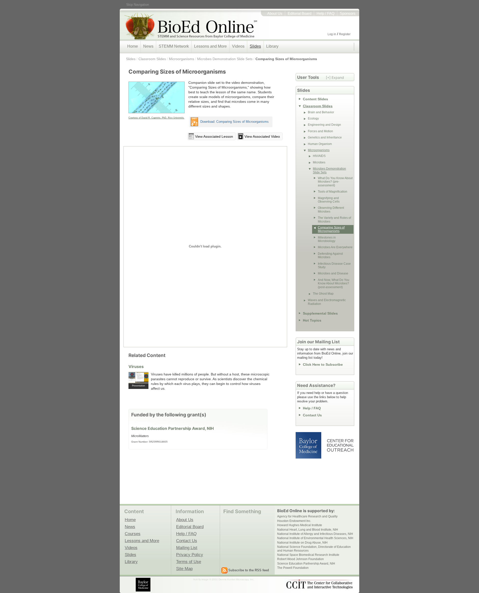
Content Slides (315, 99)
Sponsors (348, 13)
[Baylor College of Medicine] (143, 585)
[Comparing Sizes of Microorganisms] (156, 98)
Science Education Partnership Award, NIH (172, 428)
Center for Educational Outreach (340, 445)
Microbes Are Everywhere (335, 247)
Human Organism (320, 144)
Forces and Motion (320, 131)
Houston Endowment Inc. (294, 521)
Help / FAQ (326, 13)
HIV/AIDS (319, 156)
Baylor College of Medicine (309, 445)
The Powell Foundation (293, 568)
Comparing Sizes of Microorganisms (286, 59)
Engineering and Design (324, 124)
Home (132, 46)
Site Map (184, 568)
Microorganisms (181, 59)
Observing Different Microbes (331, 209)
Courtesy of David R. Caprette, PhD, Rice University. (156, 118)
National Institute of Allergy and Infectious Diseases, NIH (315, 534)
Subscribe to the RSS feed (248, 570)
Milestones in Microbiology (327, 239)
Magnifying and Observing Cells (329, 199)
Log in (332, 34)
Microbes (319, 162)
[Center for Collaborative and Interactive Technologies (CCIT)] (319, 584)
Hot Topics (312, 320)
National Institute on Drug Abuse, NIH (302, 542)
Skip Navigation (137, 4)
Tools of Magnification (332, 191)
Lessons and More (210, 46)
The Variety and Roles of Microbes (334, 219)
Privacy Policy (189, 554)
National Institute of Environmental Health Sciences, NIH (315, 538)
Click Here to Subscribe (323, 364)
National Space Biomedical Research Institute (308, 555)
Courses (132, 533)
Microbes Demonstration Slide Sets (224, 59)
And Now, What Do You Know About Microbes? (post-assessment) (333, 283)
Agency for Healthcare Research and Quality (307, 516)
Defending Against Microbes (330, 255)
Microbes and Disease (333, 273)
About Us (274, 13)
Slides (255, 46)
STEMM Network (174, 46)
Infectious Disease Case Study (334, 265)
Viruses (136, 366)
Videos (238, 46)
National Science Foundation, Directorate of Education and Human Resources (314, 548)
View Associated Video (262, 136)
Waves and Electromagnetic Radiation (327, 301)
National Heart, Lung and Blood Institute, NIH (307, 529)
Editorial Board (299, 13)
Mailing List (186, 547)
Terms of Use (188, 561)
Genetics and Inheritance (325, 137)
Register (345, 34)
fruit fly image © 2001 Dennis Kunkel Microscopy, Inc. (223, 579)
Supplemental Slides (320, 313)
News (148, 46)
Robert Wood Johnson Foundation (300, 559)
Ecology (313, 118)
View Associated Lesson (214, 136)
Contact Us (312, 415)
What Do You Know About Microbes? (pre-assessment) (335, 181)
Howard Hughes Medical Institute (299, 525)
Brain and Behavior (321, 112)
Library (272, 46)
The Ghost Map (323, 293)
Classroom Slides (152, 59)
